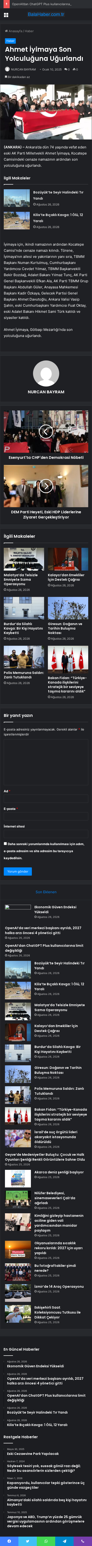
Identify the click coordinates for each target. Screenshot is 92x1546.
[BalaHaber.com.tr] (46, 14)
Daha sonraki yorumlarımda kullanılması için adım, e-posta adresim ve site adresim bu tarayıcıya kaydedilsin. (44, 851)
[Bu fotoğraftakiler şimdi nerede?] (18, 1272)
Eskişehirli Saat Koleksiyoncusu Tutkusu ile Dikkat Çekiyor (57, 1312)
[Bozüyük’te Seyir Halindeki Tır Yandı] (17, 198)
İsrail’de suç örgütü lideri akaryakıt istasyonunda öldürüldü (55, 1137)
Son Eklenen (46, 892)
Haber (29, 31)
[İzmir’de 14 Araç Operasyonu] (18, 1293)
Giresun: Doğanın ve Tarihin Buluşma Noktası (65, 628)
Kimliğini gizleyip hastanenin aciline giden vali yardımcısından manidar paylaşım (59, 1223)
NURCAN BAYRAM (23, 69)
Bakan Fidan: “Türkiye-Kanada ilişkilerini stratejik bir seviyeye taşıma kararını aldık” (67, 685)
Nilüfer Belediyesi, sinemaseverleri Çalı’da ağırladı (54, 1198)
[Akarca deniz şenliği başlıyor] (18, 1178)
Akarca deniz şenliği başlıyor (59, 1172)
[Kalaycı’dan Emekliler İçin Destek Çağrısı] (68, 559)
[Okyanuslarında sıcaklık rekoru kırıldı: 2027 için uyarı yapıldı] (18, 1249)
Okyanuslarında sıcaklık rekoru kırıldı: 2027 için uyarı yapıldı (58, 1248)
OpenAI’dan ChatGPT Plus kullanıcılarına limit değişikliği (52, 4)
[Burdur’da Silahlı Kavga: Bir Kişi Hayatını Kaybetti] (24, 608)
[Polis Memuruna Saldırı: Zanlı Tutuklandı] (24, 657)
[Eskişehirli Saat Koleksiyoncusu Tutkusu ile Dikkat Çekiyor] (18, 1314)
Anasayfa (15, 31)
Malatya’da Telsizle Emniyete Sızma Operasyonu (21, 579)
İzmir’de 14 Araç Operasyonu (59, 1286)
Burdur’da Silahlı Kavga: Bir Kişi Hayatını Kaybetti (23, 628)
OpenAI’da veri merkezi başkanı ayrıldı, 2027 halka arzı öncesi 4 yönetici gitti (43, 930)
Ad (7, 791)
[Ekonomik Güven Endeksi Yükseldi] (18, 913)
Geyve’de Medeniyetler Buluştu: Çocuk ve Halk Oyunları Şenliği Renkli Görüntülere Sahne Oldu (45, 1157)
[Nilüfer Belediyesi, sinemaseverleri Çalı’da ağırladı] (18, 1199)
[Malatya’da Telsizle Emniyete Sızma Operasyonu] (24, 559)
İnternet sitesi (14, 826)
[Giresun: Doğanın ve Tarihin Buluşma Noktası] (68, 608)
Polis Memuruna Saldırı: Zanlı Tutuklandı (24, 675)
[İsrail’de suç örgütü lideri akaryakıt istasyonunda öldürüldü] (18, 1138)
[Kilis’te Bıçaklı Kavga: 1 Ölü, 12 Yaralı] (17, 220)
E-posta (11, 809)
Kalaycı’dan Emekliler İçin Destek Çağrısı (66, 577)
